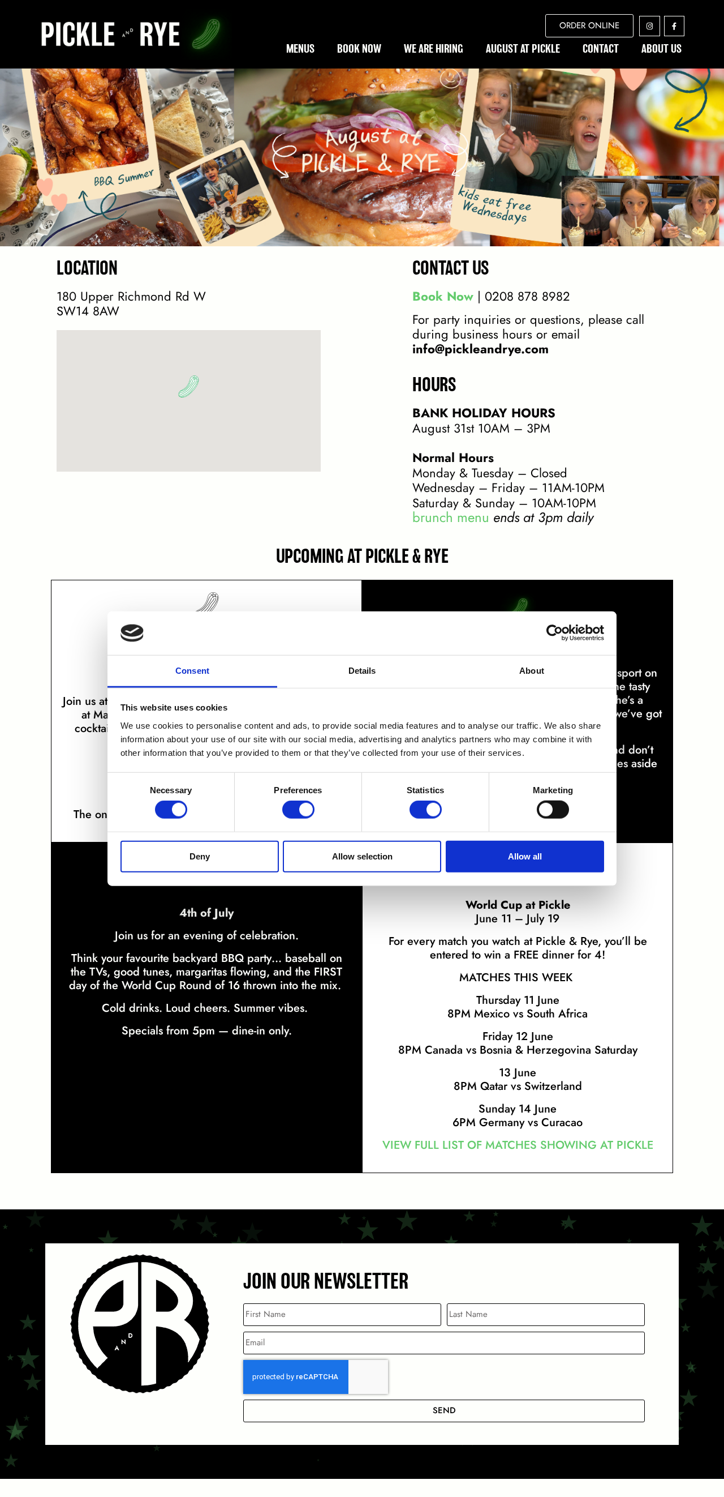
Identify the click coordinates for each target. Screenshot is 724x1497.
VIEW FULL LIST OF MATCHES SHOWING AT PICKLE (517, 1145)
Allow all (525, 856)
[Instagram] (649, 26)
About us (661, 48)
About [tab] (531, 670)
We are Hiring (433, 48)
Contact (601, 48)
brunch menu (450, 517)
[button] (189, 387)
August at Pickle (523, 48)
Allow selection (362, 856)
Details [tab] (362, 670)
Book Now (359, 48)
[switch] (298, 810)
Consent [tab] (192, 670)
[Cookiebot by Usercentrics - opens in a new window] (554, 633)
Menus (300, 48)
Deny (199, 856)
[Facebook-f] (674, 26)
